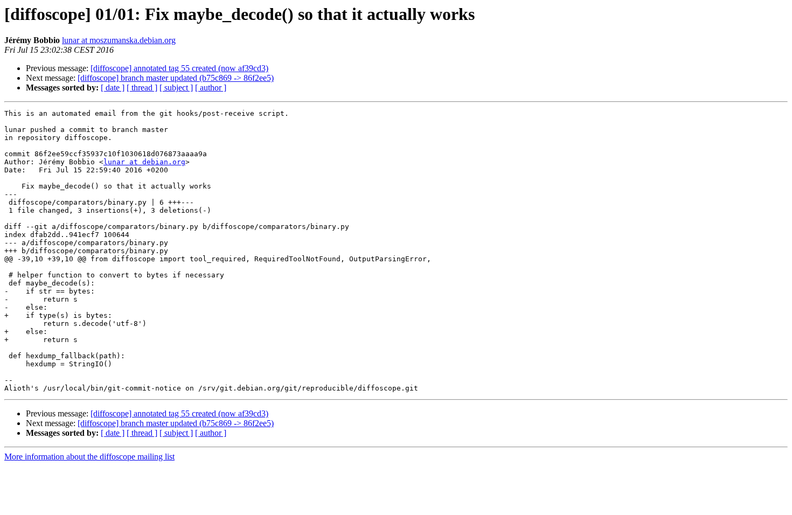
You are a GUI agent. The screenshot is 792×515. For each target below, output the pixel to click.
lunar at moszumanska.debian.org (119, 40)
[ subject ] (176, 87)
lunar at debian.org (144, 162)
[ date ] (112, 87)
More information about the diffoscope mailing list (89, 456)
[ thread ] (142, 87)
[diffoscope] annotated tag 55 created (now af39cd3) (179, 68)
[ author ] (210, 87)
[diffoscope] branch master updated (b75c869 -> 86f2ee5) (176, 77)
